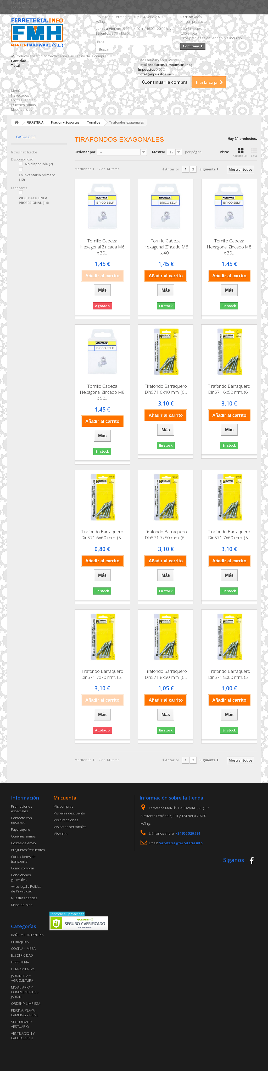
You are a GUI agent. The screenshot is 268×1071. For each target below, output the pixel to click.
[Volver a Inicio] (16, 122)
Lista (254, 156)
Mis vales (60, 833)
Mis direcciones (65, 820)
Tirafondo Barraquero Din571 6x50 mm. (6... (229, 389)
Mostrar (158, 151)
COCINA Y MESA (23, 948)
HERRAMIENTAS (23, 969)
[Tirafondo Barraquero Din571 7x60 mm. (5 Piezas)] (229, 498)
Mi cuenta (64, 798)
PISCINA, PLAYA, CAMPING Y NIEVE (24, 1012)
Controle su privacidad (67, 914)
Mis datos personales (69, 826)
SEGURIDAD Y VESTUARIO (21, 1024)
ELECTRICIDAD (22, 955)
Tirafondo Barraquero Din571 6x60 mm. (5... (102, 535)
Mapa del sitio (21, 109)
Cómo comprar (22, 868)
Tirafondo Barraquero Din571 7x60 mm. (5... (229, 535)
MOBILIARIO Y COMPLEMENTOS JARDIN (24, 992)
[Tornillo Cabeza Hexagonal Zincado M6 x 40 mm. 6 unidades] (166, 206)
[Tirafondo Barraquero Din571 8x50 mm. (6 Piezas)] (166, 637)
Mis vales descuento (69, 813)
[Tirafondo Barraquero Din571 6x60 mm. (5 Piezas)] (102, 498)
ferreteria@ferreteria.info (181, 843)
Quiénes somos (23, 836)
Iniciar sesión (21, 2)
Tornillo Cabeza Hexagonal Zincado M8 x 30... (229, 247)
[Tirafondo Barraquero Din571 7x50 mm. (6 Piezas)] (166, 498)
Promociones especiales (21, 808)
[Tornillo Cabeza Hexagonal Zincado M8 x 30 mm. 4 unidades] (229, 206)
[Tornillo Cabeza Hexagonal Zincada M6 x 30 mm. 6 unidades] (102, 206)
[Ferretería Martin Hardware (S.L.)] (49, 33)
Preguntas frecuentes (28, 849)
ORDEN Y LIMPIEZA (25, 1003)
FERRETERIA (20, 962)
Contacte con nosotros (29, 7)
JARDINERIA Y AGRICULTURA (22, 978)
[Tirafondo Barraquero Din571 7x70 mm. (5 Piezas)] (102, 637)
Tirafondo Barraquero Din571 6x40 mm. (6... (166, 389)
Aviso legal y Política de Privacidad (26, 889)
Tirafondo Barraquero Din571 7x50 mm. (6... (166, 535)
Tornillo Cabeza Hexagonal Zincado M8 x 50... (102, 392)
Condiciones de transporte (23, 859)
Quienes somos (23, 104)
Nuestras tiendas (24, 898)
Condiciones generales (21, 877)
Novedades (20, 95)
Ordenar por (85, 151)
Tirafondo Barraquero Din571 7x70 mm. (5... (102, 674)
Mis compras (63, 806)
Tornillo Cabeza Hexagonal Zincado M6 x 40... (165, 247)
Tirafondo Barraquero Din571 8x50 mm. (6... (166, 674)
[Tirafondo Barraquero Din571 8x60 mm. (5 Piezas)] (229, 637)
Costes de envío (23, 843)
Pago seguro (20, 829)
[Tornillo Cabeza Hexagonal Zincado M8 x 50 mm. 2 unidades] (102, 352)
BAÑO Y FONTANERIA (27, 935)
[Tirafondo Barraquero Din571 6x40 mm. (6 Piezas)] (166, 352)
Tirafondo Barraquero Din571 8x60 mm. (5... (229, 674)
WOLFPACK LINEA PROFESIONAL (34, 200)
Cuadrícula (240, 156)
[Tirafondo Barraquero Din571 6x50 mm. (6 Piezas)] (229, 352)
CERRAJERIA (20, 941)
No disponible (39, 164)
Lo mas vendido (23, 100)
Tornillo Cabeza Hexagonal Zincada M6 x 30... (102, 247)
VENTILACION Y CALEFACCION (23, 1035)
